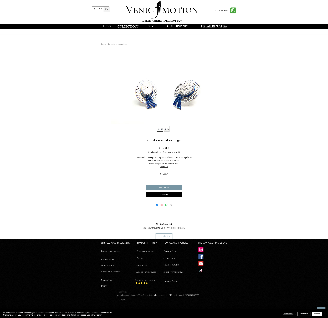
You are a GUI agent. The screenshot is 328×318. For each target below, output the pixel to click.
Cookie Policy (169, 258)
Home (103, 44)
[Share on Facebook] (156, 205)
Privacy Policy (171, 251)
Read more (164, 166)
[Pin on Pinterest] (161, 205)
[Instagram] (200, 249)
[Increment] (168, 178)
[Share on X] (171, 205)
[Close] (324, 313)
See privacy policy (94, 315)
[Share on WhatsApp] (166, 205)
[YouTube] (200, 263)
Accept (317, 313)
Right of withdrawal (173, 272)
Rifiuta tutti (304, 313)
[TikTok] (200, 270)
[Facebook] (200, 256)
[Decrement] (160, 178)
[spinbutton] (164, 178)
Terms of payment (171, 265)
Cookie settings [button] (289, 313)
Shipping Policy (170, 281)
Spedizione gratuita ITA (171, 152)
